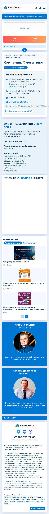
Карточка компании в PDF (20, 111)
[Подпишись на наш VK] (24, 431)
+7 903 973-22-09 (24, 437)
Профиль (10, 46)
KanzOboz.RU (10, 418)
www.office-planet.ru (18, 102)
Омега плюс (24, 177)
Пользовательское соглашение (16, 483)
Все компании (30, 55)
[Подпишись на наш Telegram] (18, 431)
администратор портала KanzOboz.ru (24, 440)
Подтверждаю (37, 508)
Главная (8, 55)
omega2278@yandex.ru (20, 106)
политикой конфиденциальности (29, 487)
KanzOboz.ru (19, 449)
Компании (18, 55)
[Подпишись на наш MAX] (30, 431)
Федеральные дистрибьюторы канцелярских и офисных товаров (16, 68)
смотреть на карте (17, 87)
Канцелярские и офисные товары (14, 9)
